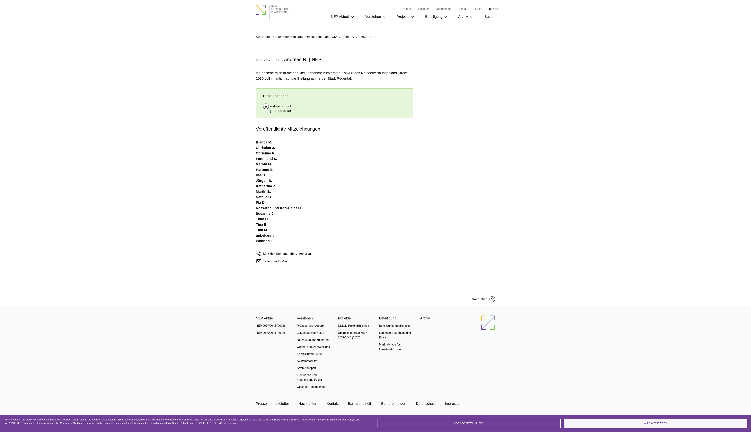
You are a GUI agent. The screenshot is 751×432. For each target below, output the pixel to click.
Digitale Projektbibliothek (353, 325)
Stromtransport (306, 368)
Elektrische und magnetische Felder (309, 377)
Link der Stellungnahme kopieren (287, 253)
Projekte (403, 17)
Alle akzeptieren (655, 423)
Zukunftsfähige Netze (310, 332)
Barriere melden (393, 404)
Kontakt (463, 8)
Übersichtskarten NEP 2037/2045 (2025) (352, 335)
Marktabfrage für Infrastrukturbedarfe (391, 347)
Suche (489, 17)
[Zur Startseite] (488, 323)
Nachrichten (443, 8)
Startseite (263, 36)
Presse (406, 8)
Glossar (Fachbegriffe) (311, 386)
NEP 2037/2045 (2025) (270, 325)
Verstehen (373, 17)
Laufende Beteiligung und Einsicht (395, 335)
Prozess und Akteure (310, 325)
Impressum (453, 404)
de (490, 8)
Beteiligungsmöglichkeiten (395, 325)
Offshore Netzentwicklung (313, 346)
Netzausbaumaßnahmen (313, 339)
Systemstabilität (307, 361)
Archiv (463, 17)
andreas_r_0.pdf (280, 106)
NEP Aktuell (340, 17)
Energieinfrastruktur (309, 353)
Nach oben (480, 299)
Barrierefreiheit (359, 404)
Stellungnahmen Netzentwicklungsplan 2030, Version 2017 (315, 36)
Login (478, 8)
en (496, 8)
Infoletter (423, 8)
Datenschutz (426, 404)
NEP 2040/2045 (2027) (270, 332)
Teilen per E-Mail (275, 261)
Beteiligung (434, 17)
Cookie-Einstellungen (469, 423)
